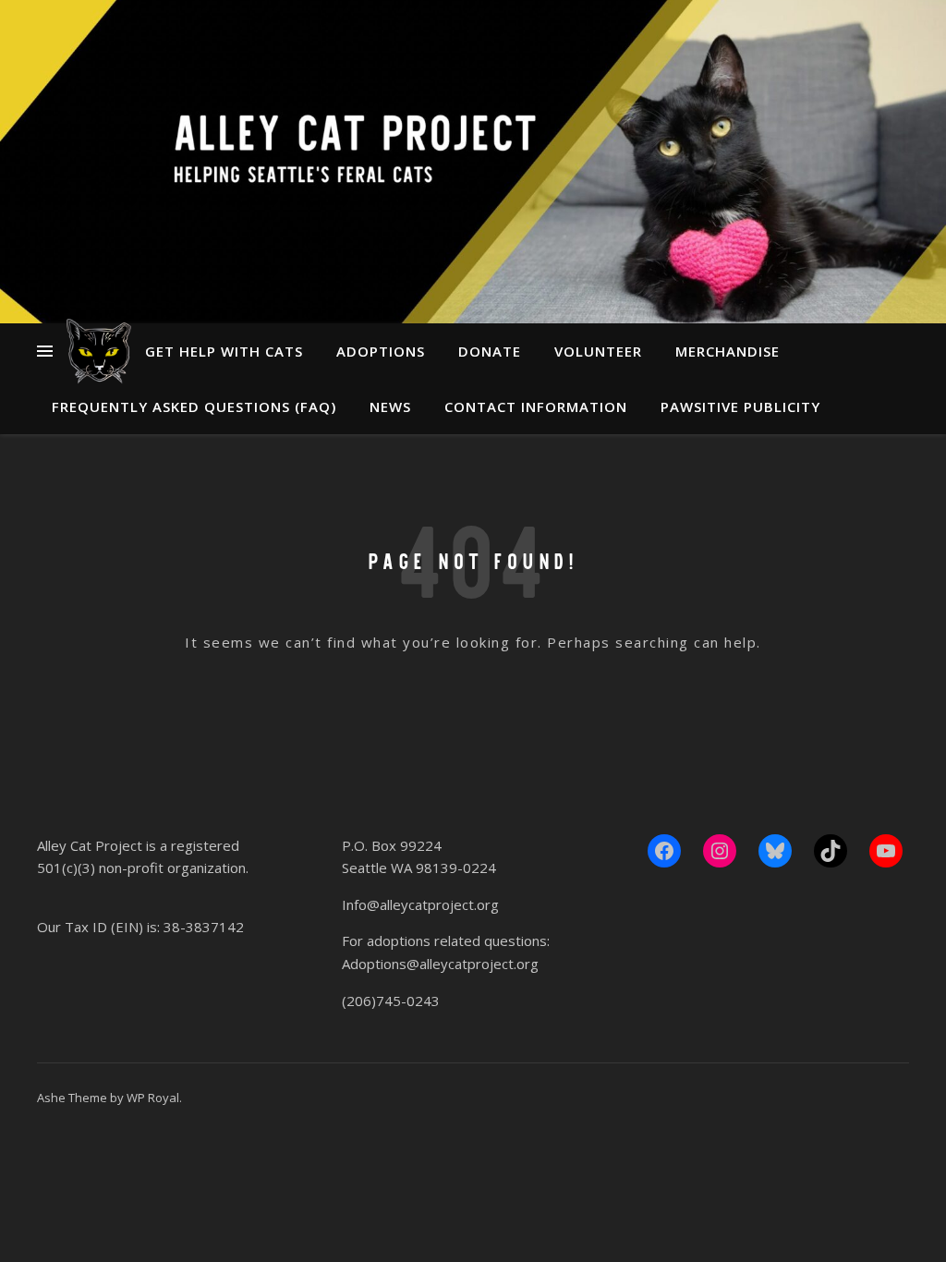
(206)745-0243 (391, 1000)
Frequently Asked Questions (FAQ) (194, 406)
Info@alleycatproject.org (420, 904)
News (390, 406)
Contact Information (535, 406)
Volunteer (598, 351)
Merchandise (727, 351)
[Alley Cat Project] (99, 351)
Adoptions (380, 351)
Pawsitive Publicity (740, 406)
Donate (489, 351)
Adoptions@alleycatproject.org (440, 963)
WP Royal (153, 1097)
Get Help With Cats (224, 351)
